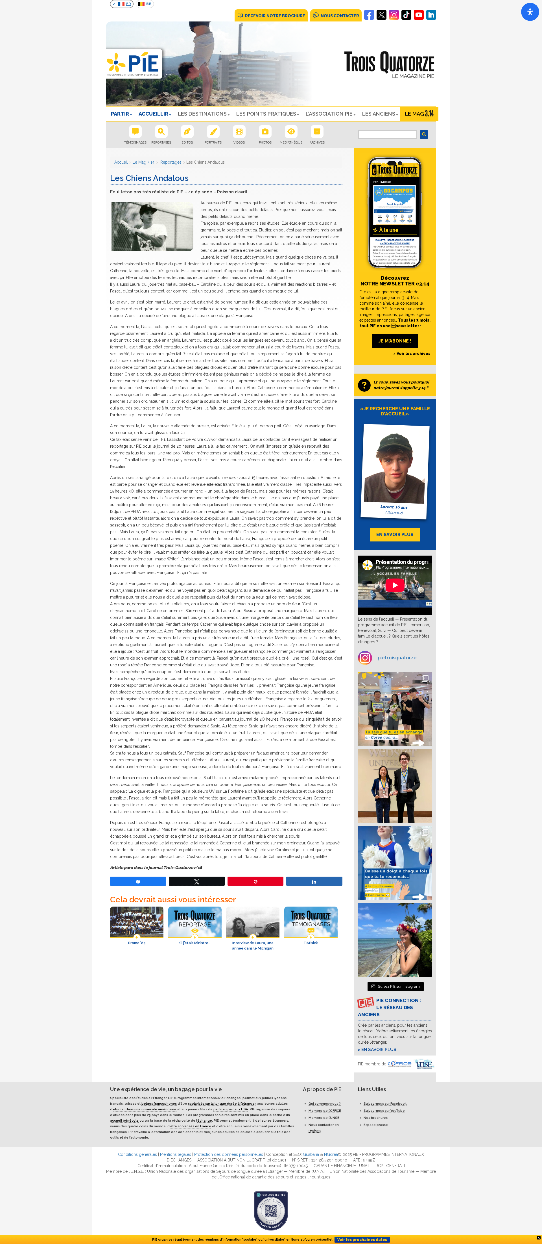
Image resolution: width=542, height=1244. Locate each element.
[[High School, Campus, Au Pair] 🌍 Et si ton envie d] (395, 863)
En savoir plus (378, 1049)
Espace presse (376, 1125)
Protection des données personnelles (228, 1154)
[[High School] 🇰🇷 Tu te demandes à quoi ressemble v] (395, 709)
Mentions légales (175, 1154)
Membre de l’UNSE (324, 1118)
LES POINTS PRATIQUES (266, 114)
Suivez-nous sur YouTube (384, 1111)
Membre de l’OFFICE (325, 1111)
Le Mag (414, 114)
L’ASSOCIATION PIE (329, 114)
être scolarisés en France (190, 1126)
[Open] (530, 12)
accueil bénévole (124, 1120)
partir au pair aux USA (230, 1109)
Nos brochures (376, 1118)
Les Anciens (378, 114)
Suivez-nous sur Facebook (385, 1104)
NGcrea (331, 1154)
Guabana (311, 1154)
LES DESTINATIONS (202, 114)
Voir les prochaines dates (362, 1240)
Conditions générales (137, 1154)
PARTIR (120, 114)
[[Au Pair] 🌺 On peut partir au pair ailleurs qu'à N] (395, 940)
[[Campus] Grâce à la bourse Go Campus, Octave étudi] (395, 786)
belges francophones (159, 1104)
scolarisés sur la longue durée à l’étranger (221, 1104)
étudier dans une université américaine (144, 1109)
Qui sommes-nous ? (325, 1104)
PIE (170, 1098)
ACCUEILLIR (153, 114)
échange (204, 1120)
